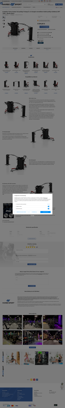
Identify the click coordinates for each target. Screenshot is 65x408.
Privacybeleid (45, 198)
